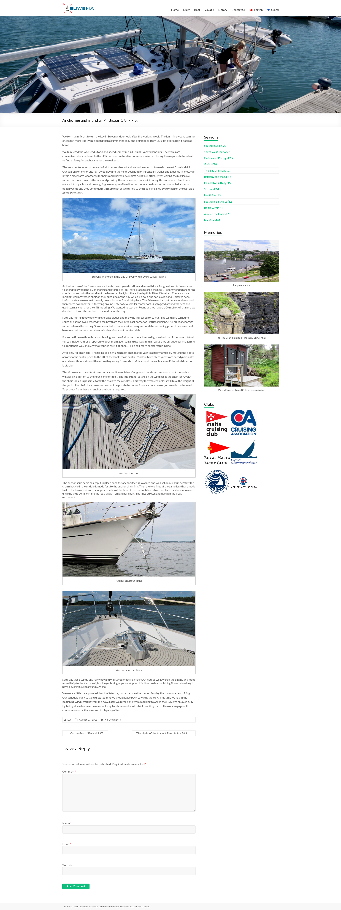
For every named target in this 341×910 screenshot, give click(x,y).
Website (67, 865)
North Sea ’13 (212, 195)
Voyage (209, 9)
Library (222, 9)
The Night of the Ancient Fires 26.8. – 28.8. (163, 733)
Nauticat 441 (212, 220)
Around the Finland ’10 (217, 214)
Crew (186, 9)
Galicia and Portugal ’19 (218, 158)
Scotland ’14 (211, 189)
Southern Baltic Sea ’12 (218, 201)
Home (175, 9)
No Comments (113, 719)
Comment (69, 771)
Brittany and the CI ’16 (217, 176)
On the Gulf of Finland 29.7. (85, 733)
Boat (197, 9)
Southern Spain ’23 (215, 145)
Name (67, 823)
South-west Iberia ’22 (217, 151)
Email (66, 844)
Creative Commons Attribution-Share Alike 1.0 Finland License (119, 906)
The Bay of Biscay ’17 (217, 170)
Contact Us (238, 9)
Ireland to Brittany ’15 (217, 182)
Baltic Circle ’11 (213, 207)
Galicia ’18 (210, 164)
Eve (69, 719)
